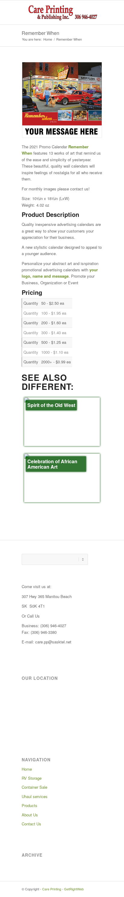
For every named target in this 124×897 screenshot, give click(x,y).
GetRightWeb (74, 888)
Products (29, 805)
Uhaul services (35, 796)
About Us (30, 815)
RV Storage (32, 778)
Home (47, 39)
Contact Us (31, 824)
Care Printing (51, 888)
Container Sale (34, 787)
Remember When (40, 32)
